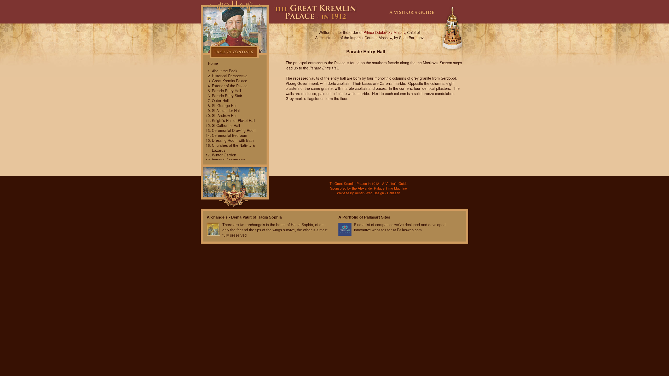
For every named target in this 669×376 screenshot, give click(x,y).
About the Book (224, 70)
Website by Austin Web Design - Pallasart (368, 192)
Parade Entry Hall (226, 90)
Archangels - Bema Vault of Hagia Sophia (244, 217)
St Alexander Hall (226, 110)
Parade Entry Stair (227, 95)
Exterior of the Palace (229, 85)
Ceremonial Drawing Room (234, 130)
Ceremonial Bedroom (229, 135)
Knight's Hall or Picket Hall (233, 120)
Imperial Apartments (228, 159)
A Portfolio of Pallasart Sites (364, 217)
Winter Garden (224, 154)
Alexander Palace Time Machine (234, 162)
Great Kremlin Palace (229, 80)
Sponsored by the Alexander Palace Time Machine (368, 188)
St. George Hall (224, 105)
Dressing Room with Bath (233, 140)
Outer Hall (220, 100)
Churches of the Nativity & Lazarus (233, 148)
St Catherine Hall (226, 125)
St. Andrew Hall (224, 115)
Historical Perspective (229, 75)
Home (213, 63)
